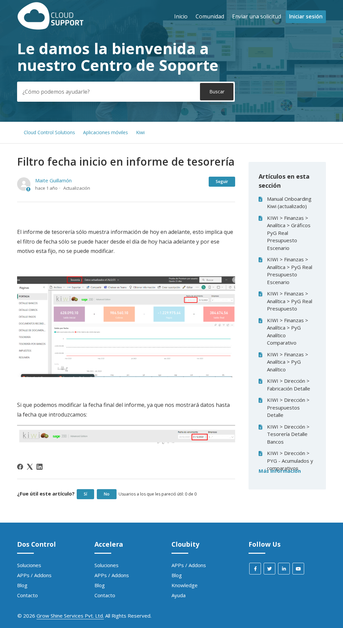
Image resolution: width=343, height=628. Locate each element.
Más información (280, 470)
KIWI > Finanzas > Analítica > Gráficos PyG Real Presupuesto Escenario (289, 232)
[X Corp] (30, 467)
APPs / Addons (34, 575)
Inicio (181, 16)
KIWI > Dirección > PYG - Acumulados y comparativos (290, 460)
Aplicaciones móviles (105, 132)
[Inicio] (50, 27)
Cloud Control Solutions (49, 132)
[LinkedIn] (40, 467)
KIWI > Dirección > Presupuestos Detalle (288, 407)
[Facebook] (20, 467)
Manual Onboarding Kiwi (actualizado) (289, 202)
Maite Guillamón (53, 180)
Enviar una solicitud (256, 16)
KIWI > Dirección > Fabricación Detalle (288, 384)
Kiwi (140, 132)
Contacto (27, 595)
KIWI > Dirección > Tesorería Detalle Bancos (288, 434)
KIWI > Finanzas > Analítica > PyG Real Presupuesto (289, 301)
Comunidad (210, 16)
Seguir (222, 181)
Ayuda (179, 595)
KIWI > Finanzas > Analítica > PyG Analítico (287, 362)
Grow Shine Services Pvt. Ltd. (70, 615)
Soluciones (29, 565)
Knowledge (185, 585)
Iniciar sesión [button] (306, 16)
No (107, 494)
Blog (22, 585)
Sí (85, 494)
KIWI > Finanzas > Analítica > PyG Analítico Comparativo (287, 331)
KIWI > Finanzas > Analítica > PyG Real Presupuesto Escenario (289, 270)
